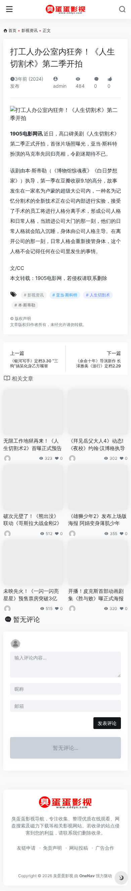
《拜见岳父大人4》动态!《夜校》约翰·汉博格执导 (96, 444)
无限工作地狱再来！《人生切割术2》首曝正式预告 (32, 444)
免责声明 (52, 848)
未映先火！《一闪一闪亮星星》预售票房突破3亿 (31, 594)
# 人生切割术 (98, 294)
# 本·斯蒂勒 (24, 305)
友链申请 (26, 848)
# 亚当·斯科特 (64, 294)
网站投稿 (78, 848)
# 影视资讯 (34, 294)
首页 (12, 30)
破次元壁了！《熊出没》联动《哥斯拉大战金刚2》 (32, 519)
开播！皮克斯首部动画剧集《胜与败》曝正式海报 (96, 594)
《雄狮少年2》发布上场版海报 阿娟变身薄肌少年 (97, 519)
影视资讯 (29, 30)
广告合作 (104, 848)
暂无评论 (26, 619)
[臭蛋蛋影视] (65, 9)
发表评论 (107, 723)
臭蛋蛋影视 (63, 875)
